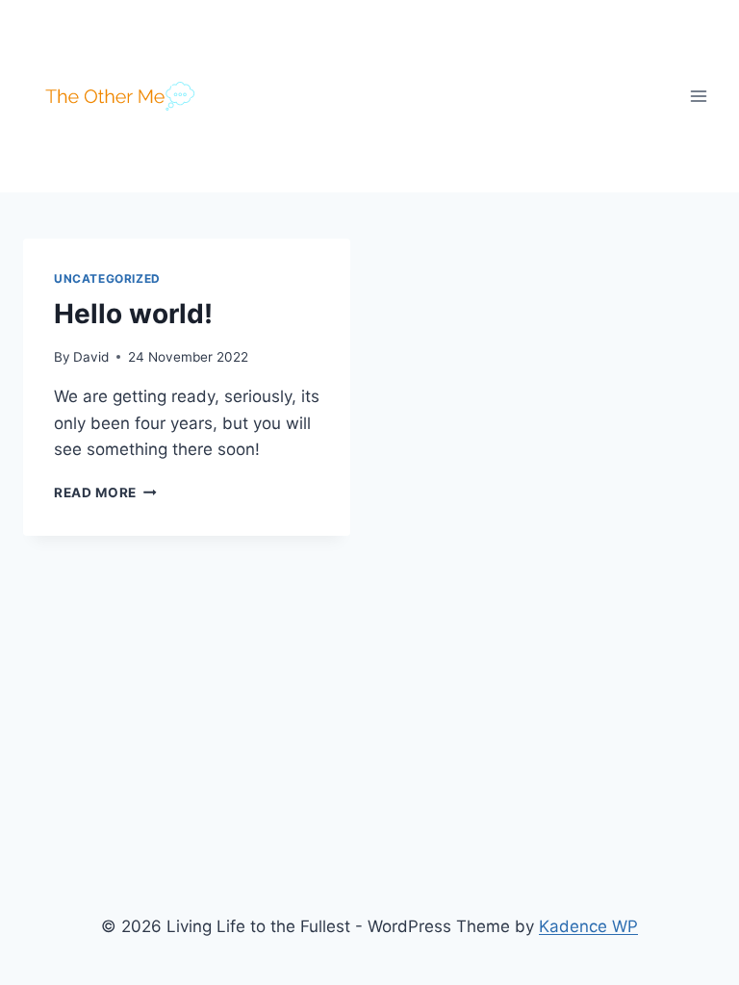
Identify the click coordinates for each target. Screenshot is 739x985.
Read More (105, 492)
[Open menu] (698, 96)
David (91, 357)
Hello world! (133, 313)
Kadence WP (588, 926)
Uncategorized (107, 278)
